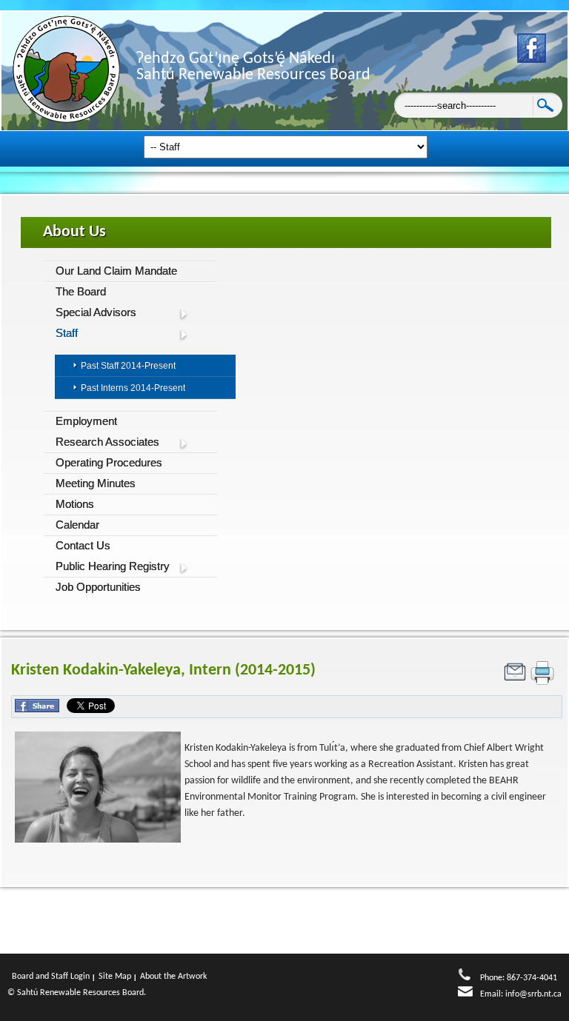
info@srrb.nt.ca (533, 994)
